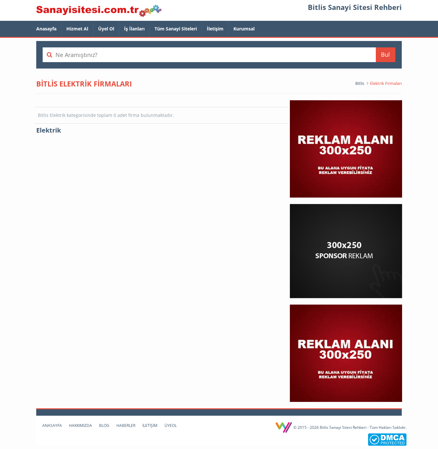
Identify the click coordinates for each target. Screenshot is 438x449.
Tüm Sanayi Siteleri (176, 29)
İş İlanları (134, 29)
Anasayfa (46, 29)
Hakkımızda (80, 425)
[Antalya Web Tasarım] (284, 427)
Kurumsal (244, 29)
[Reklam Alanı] (346, 148)
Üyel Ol (106, 29)
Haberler (125, 425)
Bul (385, 54)
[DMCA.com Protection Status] (387, 439)
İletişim (215, 29)
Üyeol (170, 425)
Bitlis (359, 83)
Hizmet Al (77, 29)
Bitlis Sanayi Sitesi (99, 11)
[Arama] (49, 55)
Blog (104, 425)
